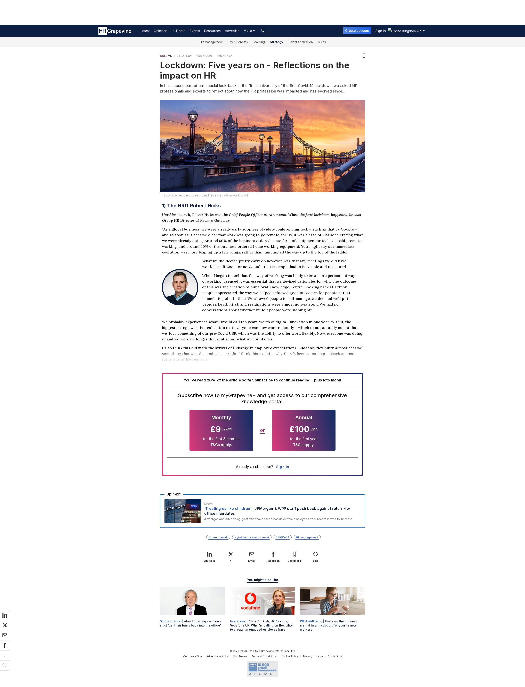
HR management (307, 537)
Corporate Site (192, 656)
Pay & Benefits (238, 42)
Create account (357, 31)
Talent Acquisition (300, 42)
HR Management (211, 42)
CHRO (322, 42)
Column (166, 55)
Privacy (307, 656)
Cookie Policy (289, 656)
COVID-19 (282, 537)
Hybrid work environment (251, 537)
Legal (319, 656)
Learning (259, 42)
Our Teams (240, 656)
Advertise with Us (217, 656)
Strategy (276, 42)
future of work (218, 537)
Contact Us (335, 656)
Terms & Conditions (264, 656)
